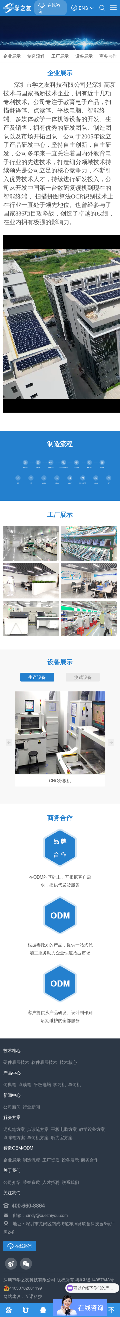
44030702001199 (25, 1288)
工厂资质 (51, 1160)
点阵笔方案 (14, 1138)
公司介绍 (12, 1182)
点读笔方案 (38, 1129)
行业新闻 (31, 1107)
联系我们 (70, 1182)
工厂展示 (60, 56)
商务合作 (108, 56)
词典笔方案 (14, 1129)
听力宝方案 (62, 1138)
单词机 (74, 1084)
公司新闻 (12, 1107)
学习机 (59, 1084)
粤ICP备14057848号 (94, 1280)
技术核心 (68, 1062)
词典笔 (9, 1084)
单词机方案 (38, 1138)
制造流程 (36, 56)
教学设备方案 (92, 1129)
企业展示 (12, 56)
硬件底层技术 (16, 1062)
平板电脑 (42, 1084)
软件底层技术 (44, 1062)
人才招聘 (51, 1182)
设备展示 (84, 56)
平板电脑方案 (64, 1129)
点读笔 (24, 1084)
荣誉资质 (31, 1182)
